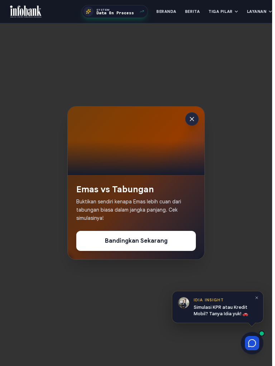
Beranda (166, 11)
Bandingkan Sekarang (136, 240)
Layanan (257, 11)
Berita (192, 11)
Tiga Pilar (220, 11)
